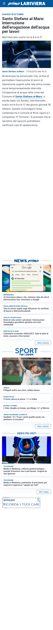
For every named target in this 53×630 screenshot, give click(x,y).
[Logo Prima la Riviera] (26, 4)
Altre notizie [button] (43, 343)
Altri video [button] (44, 492)
